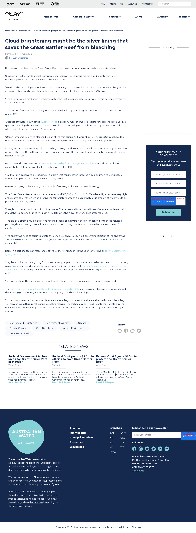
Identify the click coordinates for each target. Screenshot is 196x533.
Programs (183, 17)
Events (138, 17)
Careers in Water (83, 17)
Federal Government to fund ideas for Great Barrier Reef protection (28, 359)
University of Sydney (58, 323)
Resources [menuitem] (76, 442)
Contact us (138, 470)
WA (122, 447)
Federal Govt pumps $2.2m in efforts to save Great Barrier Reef (73, 359)
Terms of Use (114, 527)
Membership (51, 17)
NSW (123, 433)
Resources (114, 17)
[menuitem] (103, 4)
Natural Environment (74, 328)
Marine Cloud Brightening (23, 323)
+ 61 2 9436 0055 (148, 463)
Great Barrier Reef (19, 333)
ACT (112, 433)
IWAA (113, 452)
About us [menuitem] (75, 428)
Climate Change (18, 328)
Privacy (126, 527)
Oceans (82, 323)
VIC (111, 447)
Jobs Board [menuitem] (77, 446)
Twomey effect (49, 122)
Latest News (24, 31)
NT (111, 438)
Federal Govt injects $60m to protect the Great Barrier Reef (116, 359)
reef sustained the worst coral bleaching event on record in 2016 (44, 289)
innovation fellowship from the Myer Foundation (68, 163)
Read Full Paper (17, 382)
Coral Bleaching (44, 328)
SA (111, 442)
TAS (122, 442)
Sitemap (136, 527)
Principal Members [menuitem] (82, 437)
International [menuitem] (78, 432)
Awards (161, 17)
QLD (122, 438)
